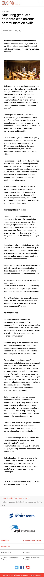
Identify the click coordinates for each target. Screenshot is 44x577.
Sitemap (27, 552)
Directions (6, 546)
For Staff (5, 540)
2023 (26, 498)
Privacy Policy (7, 552)
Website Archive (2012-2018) (10, 558)
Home (4, 498)
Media (11, 498)
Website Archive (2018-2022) (33, 558)
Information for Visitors (33, 540)
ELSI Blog (18, 498)
